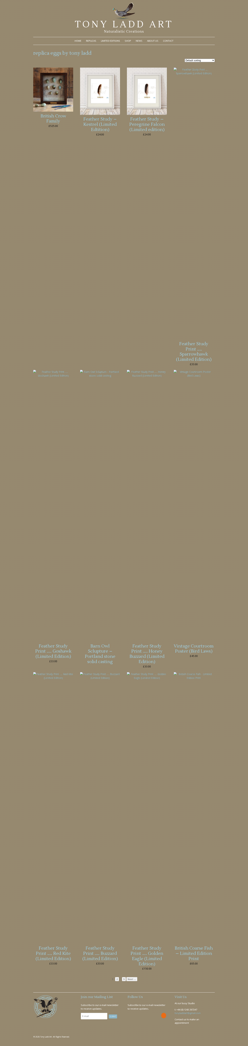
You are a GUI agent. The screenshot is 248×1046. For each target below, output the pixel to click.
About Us (152, 40)
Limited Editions (110, 40)
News (139, 40)
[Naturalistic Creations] (124, 18)
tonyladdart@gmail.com (188, 1013)
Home (78, 40)
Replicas (91, 40)
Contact (168, 40)
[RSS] (163, 1015)
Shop (128, 40)
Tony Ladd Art (124, 24)
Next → (132, 979)
